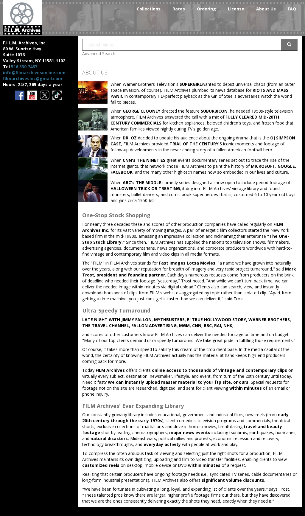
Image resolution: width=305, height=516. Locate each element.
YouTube (32, 96)
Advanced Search (98, 53)
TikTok (57, 96)
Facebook (20, 96)
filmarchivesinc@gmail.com (32, 78)
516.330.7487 (24, 66)
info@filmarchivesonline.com (34, 72)
